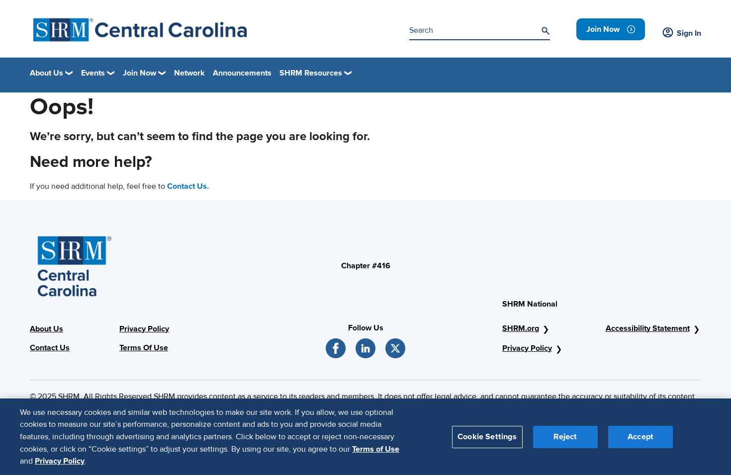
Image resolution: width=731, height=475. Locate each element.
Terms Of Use (143, 348)
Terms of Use (375, 449)
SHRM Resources (310, 73)
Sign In (689, 33)
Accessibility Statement (648, 328)
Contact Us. (188, 186)
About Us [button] (46, 73)
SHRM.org (520, 328)
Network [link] (189, 73)
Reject (565, 436)
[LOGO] (140, 29)
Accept (640, 436)
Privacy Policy (144, 329)
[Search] (545, 31)
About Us (46, 329)
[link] (610, 29)
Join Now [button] (139, 73)
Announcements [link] (242, 73)
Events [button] (93, 73)
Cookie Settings (487, 436)
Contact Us (50, 348)
